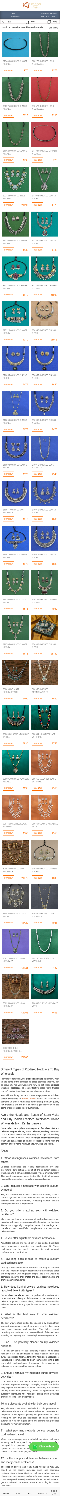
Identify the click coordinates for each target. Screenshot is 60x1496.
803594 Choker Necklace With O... (12, 1049)
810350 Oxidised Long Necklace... (43, 914)
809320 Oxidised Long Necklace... (14, 959)
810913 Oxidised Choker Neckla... (15, 556)
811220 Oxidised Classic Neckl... (44, 242)
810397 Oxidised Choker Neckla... (44, 870)
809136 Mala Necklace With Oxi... (44, 959)
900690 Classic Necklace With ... (16, 735)
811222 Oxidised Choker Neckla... (15, 287)
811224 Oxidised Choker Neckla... (44, 287)
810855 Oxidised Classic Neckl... (15, 376)
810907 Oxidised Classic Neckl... (44, 421)
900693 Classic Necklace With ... (45, 1004)
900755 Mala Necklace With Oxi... (44, 780)
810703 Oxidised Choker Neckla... (44, 600)
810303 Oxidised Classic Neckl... (44, 645)
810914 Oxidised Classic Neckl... (44, 556)
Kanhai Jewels (29, 1098)
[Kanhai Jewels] (31, 5)
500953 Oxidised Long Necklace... (14, 1004)
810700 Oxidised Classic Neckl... (15, 600)
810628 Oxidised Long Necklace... (43, 107)
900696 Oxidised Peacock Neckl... (16, 780)
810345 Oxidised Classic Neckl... (44, 331)
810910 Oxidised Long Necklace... (43, 466)
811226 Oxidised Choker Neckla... (15, 331)
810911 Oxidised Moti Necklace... (13, 511)
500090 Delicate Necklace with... (11, 690)
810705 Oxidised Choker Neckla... (15, 645)
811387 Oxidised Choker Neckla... (44, 152)
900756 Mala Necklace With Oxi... (14, 825)
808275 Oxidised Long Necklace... (43, 62)
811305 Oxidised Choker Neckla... (15, 242)
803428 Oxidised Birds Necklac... (14, 197)
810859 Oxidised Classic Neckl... (15, 421)
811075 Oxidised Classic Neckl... (44, 197)
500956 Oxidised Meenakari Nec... (41, 690)
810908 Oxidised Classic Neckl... (15, 466)
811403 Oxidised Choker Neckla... (15, 62)
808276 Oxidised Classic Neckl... (15, 107)
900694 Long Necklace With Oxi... (43, 735)
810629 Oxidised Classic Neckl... (15, 152)
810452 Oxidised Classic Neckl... (15, 914)
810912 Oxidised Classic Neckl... (44, 511)
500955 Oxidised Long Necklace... (14, 870)
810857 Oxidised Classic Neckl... (44, 376)
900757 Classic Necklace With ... (45, 825)
